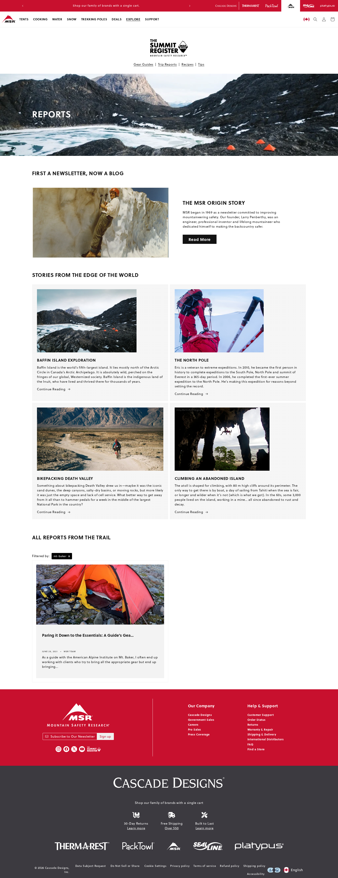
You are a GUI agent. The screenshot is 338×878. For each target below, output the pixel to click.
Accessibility (255, 874)
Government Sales (201, 720)
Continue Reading (51, 389)
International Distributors (265, 739)
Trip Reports (167, 64)
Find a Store (256, 749)
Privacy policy (180, 866)
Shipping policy (254, 866)
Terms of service (204, 866)
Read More (200, 239)
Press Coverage (199, 734)
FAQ (250, 744)
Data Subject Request (90, 866)
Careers (193, 724)
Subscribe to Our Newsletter (72, 736)
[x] (74, 749)
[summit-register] (94, 749)
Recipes (187, 64)
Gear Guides (143, 64)
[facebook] (66, 749)
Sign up (105, 736)
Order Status (256, 720)
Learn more (136, 828)
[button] (24, 19)
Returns (252, 724)
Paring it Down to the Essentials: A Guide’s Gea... (88, 635)
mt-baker (62, 556)
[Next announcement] (189, 6)
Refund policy (229, 866)
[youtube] (82, 749)
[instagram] (58, 749)
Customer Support (260, 715)
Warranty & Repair (260, 729)
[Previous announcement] (22, 6)
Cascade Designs (200, 715)
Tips (201, 64)
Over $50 (172, 828)
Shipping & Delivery (261, 734)
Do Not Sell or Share (125, 866)
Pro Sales (194, 729)
